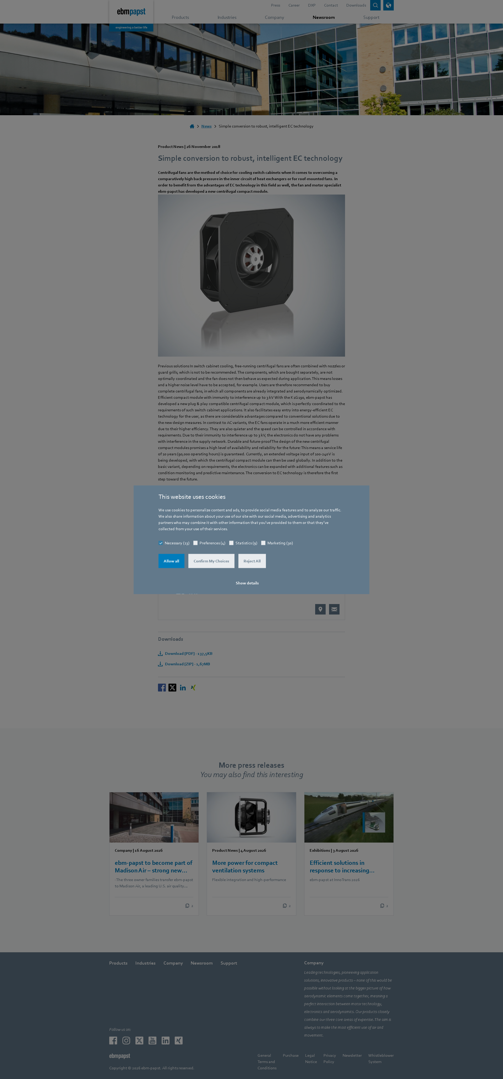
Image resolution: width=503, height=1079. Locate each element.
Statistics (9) (246, 542)
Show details (247, 582)
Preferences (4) (212, 542)
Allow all (171, 560)
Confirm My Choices (211, 560)
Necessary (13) (177, 542)
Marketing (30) (280, 542)
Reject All (252, 560)
